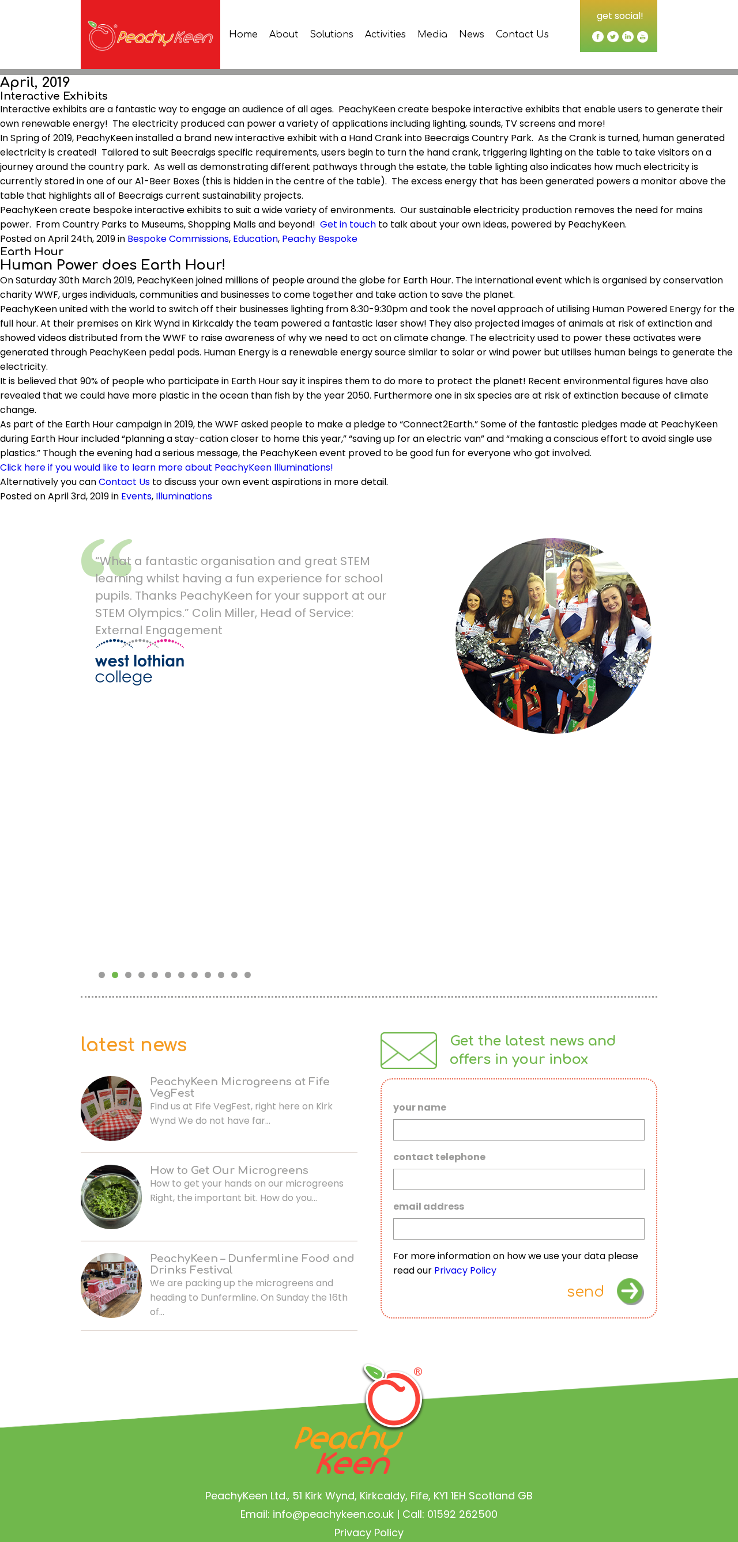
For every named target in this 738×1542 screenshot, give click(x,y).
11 (234, 975)
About (283, 34)
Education (255, 238)
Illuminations (184, 496)
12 (247, 975)
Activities (385, 34)
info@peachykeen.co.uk (333, 1514)
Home (243, 34)
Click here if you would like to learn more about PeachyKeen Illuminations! (166, 467)
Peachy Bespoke (319, 238)
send (585, 1291)
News (471, 34)
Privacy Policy (465, 1270)
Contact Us (522, 34)
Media (432, 34)
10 (221, 975)
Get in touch (348, 224)
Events (136, 496)
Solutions (331, 34)
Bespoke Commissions (178, 238)
